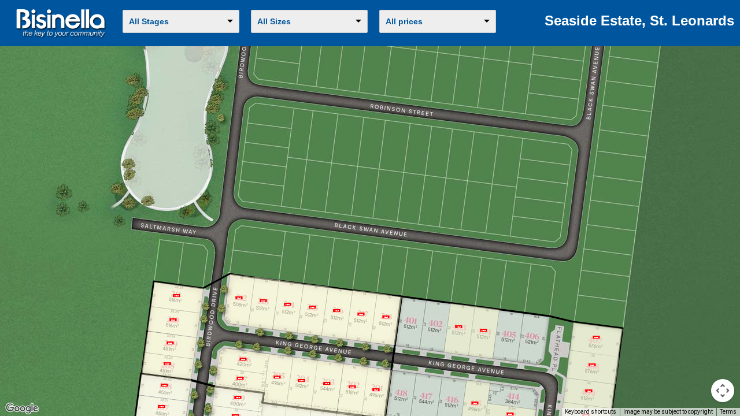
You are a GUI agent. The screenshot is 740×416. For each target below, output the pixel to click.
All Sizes (274, 21)
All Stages (149, 21)
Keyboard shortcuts (590, 411)
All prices (404, 21)
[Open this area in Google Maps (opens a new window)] (22, 408)
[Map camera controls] (722, 390)
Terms (728, 411)
